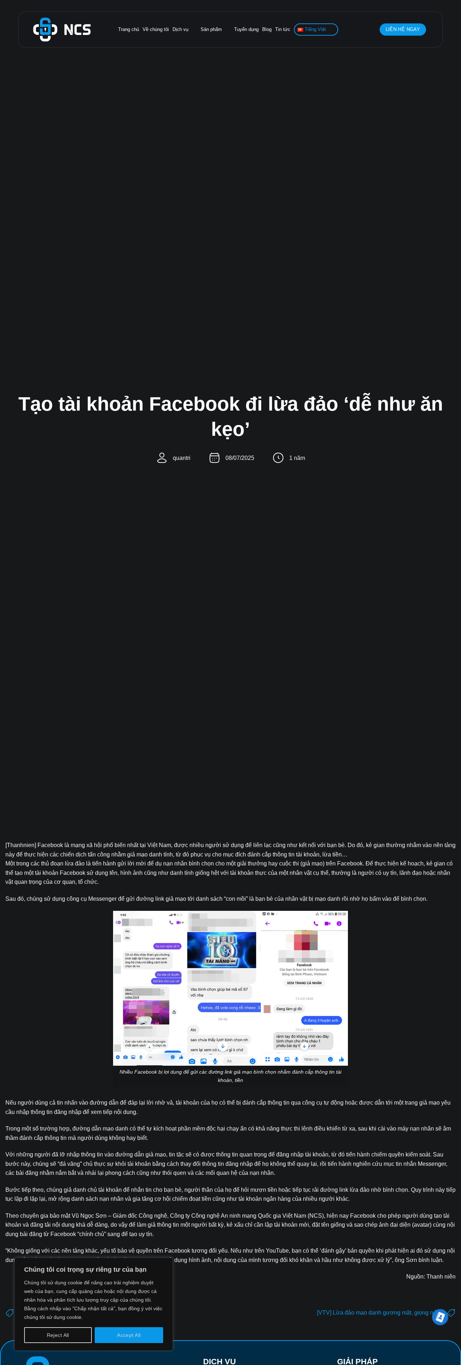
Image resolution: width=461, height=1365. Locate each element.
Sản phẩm (211, 29)
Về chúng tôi (156, 29)
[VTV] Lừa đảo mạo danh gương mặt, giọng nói (377, 1313)
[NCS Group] (62, 30)
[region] (93, 1304)
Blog (267, 29)
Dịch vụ (180, 29)
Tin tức (282, 29)
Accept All (128, 1335)
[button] (370, 30)
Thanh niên (441, 1277)
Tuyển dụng (246, 29)
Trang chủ (128, 29)
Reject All (58, 1335)
